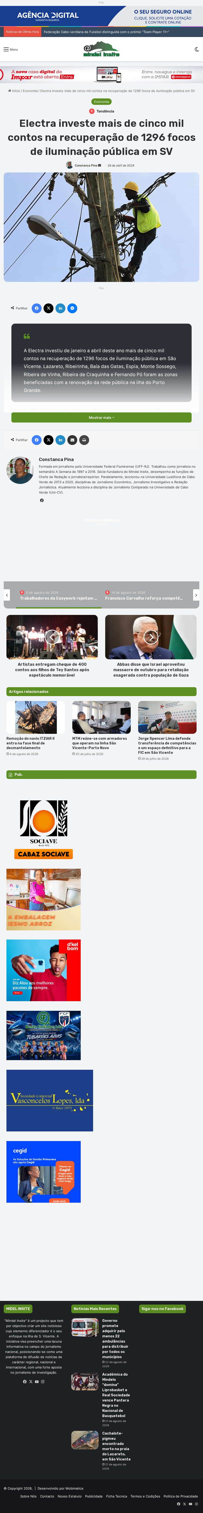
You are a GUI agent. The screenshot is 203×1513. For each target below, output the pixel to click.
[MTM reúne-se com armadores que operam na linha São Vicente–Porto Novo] (101, 717)
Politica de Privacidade (181, 1496)
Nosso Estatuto (70, 1496)
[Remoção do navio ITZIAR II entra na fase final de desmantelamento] (35, 717)
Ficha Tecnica (116, 1496)
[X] (31, 1382)
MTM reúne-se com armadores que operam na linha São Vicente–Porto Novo (99, 743)
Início (15, 91)
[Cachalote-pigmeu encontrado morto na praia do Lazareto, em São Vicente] (85, 1440)
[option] (59, 595)
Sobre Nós (28, 1496)
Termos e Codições (145, 1496)
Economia (30, 91)
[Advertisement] (101, 1258)
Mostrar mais (100, 417)
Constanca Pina (86, 165)
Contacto (47, 1496)
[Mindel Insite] (101, 49)
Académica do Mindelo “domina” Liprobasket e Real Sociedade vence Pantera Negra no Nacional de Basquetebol (116, 1395)
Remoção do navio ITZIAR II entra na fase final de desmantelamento (30, 743)
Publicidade (94, 1496)
